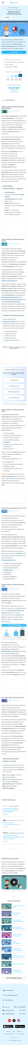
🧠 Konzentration (14, 386)
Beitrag (16, 674)
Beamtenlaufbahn (6, 651)
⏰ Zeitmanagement (14, 392)
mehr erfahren (14, 92)
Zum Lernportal (9, 990)
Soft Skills (19, 553)
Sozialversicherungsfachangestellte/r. (12, 299)
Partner (23, 1010)
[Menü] (3, 3)
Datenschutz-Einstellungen (9, 1034)
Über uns (7, 1007)
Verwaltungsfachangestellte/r (10, 297)
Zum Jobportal (9, 1000)
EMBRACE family (17, 1040)
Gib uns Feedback (20, 1034)
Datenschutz (19, 1031)
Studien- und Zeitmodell (8, 281)
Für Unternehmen (9, 1010)
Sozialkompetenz (9, 570)
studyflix (15, 3)
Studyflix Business (9, 1013)
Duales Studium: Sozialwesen (14, 9)
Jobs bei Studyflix (21, 1007)
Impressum (8, 1031)
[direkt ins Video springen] (14, 631)
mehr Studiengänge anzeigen (14, 978)
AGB (14, 1031)
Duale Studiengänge (13, 7)
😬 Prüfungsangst (14, 397)
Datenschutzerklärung (22, 404)
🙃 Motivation (14, 380)
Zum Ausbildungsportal (11, 995)
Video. (16, 873)
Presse (23, 1013)
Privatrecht (7, 442)
